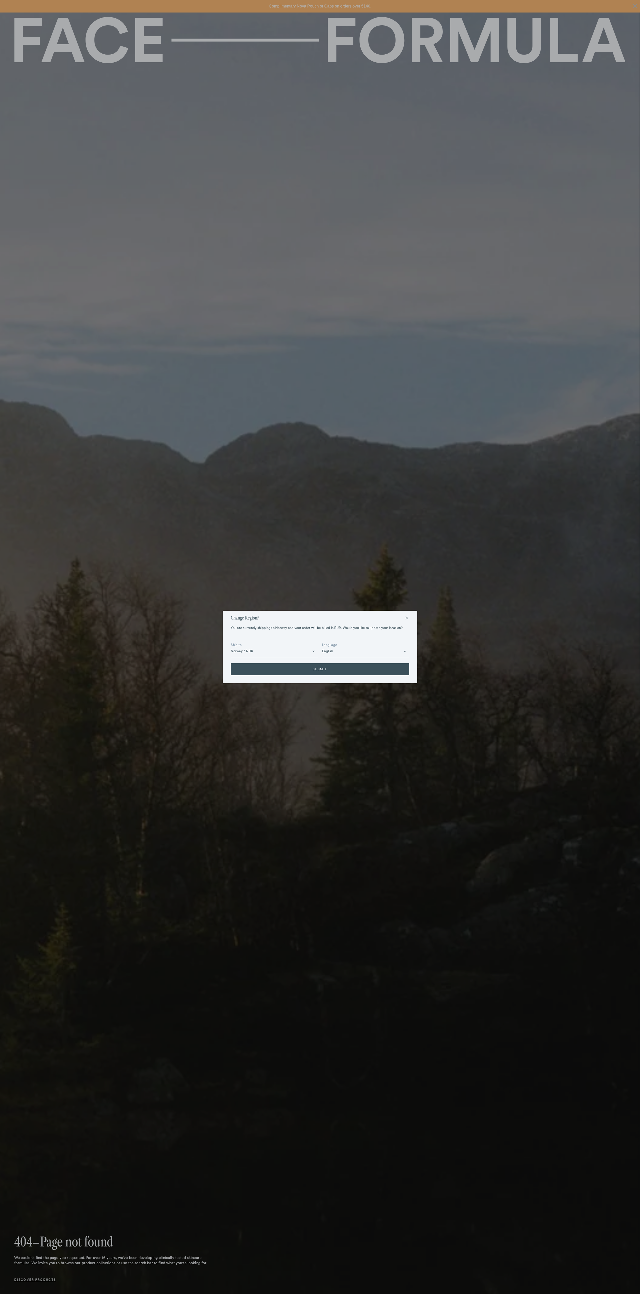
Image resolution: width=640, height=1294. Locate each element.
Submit (320, 669)
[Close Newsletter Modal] (407, 618)
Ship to (236, 644)
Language (329, 644)
